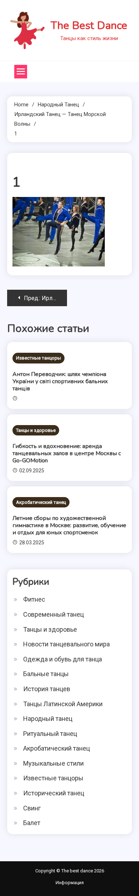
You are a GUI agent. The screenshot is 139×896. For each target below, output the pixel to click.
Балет (31, 823)
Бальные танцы (46, 674)
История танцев (46, 689)
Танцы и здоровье (36, 430)
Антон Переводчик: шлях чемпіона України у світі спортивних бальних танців (60, 381)
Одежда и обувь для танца (62, 659)
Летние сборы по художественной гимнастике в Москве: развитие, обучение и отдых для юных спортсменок (69, 525)
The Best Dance (89, 25)
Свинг (32, 808)
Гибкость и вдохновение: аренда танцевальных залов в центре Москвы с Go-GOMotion (66, 453)
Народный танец (47, 718)
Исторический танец (53, 793)
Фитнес (34, 599)
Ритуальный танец (50, 733)
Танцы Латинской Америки (63, 704)
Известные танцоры (38, 358)
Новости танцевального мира (66, 644)
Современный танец (53, 614)
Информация (70, 882)
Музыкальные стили (53, 763)
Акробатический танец (41, 502)
